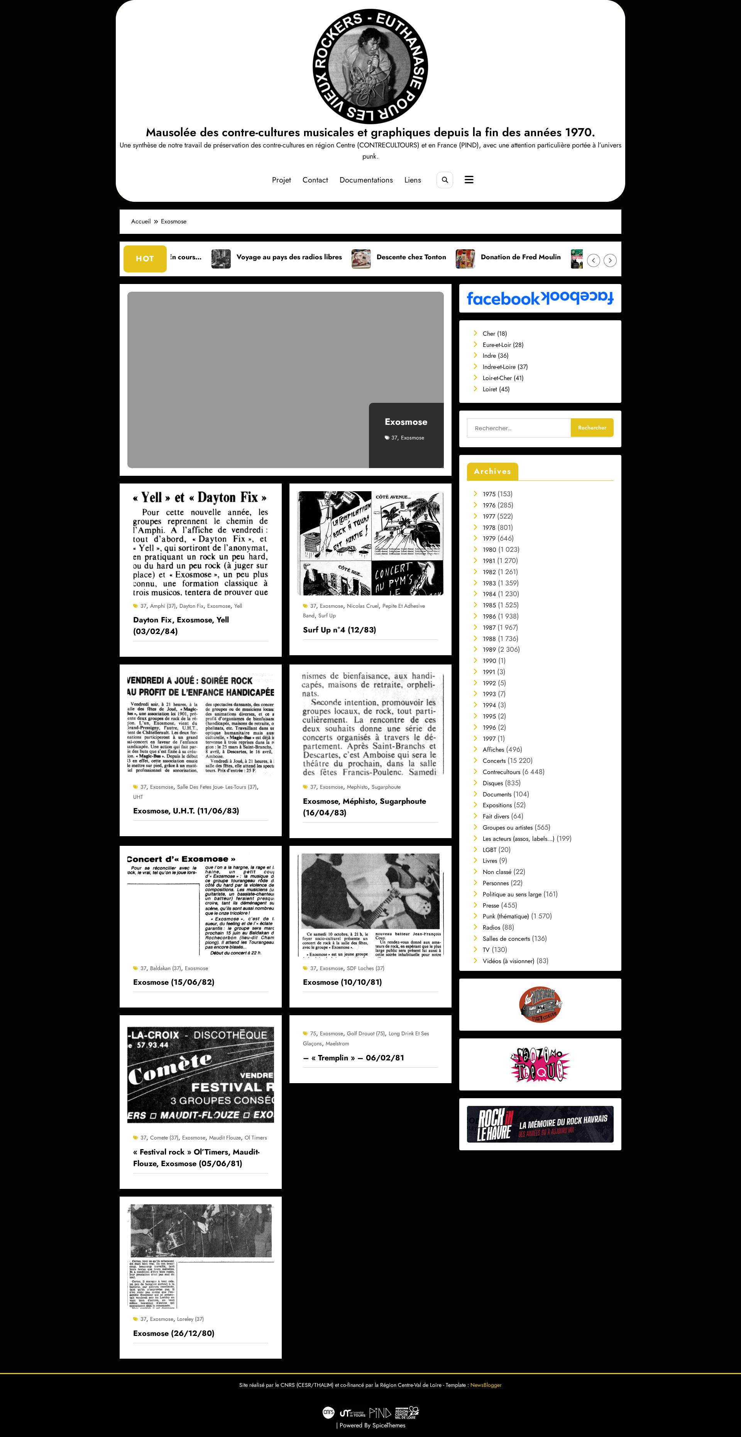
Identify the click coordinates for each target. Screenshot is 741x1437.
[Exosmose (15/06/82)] (200, 905)
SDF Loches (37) (365, 968)
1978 (489, 527)
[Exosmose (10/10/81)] (370, 905)
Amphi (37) (163, 606)
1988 (489, 638)
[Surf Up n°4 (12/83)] (370, 542)
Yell (238, 606)
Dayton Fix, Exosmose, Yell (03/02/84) (181, 625)
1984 (489, 594)
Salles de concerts (506, 938)
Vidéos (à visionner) (509, 961)
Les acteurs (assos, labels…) (519, 838)
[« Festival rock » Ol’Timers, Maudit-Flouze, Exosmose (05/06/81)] (200, 1074)
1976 (489, 505)
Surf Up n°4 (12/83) (339, 630)
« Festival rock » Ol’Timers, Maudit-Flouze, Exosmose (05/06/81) (196, 1157)
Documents (497, 794)
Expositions (497, 805)
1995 (489, 716)
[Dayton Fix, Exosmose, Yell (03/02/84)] (200, 542)
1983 (489, 583)
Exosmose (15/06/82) (174, 982)
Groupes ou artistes (508, 827)
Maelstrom (337, 1043)
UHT (138, 797)
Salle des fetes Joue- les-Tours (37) (217, 787)
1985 (489, 605)
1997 (489, 738)
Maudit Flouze (225, 1137)
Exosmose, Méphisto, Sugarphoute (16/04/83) (364, 807)
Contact (315, 180)
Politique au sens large (512, 894)
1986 (489, 616)
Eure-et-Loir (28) (503, 344)
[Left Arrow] (593, 260)
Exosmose (406, 421)
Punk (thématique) (506, 916)
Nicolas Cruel (363, 606)
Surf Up (327, 615)
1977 (489, 516)
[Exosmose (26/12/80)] (200, 1255)
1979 (489, 538)
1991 (489, 672)
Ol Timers (256, 1137)
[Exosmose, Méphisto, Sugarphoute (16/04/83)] (370, 723)
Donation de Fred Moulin (445, 257)
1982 (489, 572)
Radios (491, 927)
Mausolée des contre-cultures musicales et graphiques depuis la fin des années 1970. (370, 132)
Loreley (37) (190, 1319)
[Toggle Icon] (468, 180)
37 (394, 437)
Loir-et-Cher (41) (503, 378)
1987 (489, 627)
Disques (493, 783)
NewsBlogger (486, 1385)
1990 (489, 660)
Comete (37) (164, 1137)
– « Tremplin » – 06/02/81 (353, 1057)
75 (313, 1033)
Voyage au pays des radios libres (213, 257)
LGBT (489, 849)
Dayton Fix (191, 606)
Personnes (496, 883)
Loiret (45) (496, 389)
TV (486, 949)
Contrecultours (501, 772)
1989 (489, 649)
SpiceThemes (388, 1425)
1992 (489, 683)
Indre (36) (496, 355)
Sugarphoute (386, 787)
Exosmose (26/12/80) (174, 1333)
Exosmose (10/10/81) (342, 982)
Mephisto (357, 787)
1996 (489, 727)
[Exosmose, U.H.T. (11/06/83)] (200, 723)
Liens (412, 180)
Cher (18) (495, 333)
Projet (281, 180)
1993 (489, 694)
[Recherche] (444, 180)
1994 (489, 705)
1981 (489, 560)
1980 (489, 549)
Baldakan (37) (165, 968)
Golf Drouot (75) (366, 1033)
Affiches (493, 749)
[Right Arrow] (610, 260)
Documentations (366, 180)
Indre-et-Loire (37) (505, 366)
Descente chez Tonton (335, 257)
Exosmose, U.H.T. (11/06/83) (186, 811)
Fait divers (496, 816)
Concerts (494, 760)
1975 (489, 494)
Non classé (497, 871)
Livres (490, 860)
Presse (491, 905)
